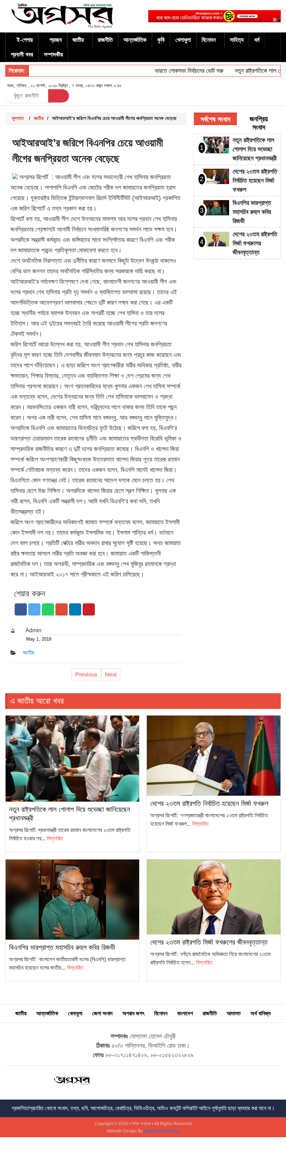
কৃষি (161, 40)
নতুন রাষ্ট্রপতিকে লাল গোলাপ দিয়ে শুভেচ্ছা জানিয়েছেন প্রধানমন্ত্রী (255, 149)
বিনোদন (209, 40)
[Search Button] (58, 95)
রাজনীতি (105, 40)
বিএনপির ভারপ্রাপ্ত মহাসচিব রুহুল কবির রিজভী (252, 211)
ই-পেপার (25, 40)
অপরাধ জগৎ (133, 1013)
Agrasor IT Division (161, 1131)
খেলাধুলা (183, 40)
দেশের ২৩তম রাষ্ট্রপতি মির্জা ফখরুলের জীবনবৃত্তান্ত (255, 243)
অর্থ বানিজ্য (260, 1013)
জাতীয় (78, 40)
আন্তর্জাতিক (134, 40)
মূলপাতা (18, 118)
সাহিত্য (236, 40)
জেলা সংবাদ (102, 1013)
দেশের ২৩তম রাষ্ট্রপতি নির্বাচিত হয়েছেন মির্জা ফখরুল (255, 180)
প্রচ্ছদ (56, 40)
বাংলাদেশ (185, 1013)
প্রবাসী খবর (22, 54)
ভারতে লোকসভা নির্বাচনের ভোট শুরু (178, 70)
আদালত (234, 1013)
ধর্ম (256, 40)
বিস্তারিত (55, 838)
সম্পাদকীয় (53, 54)
